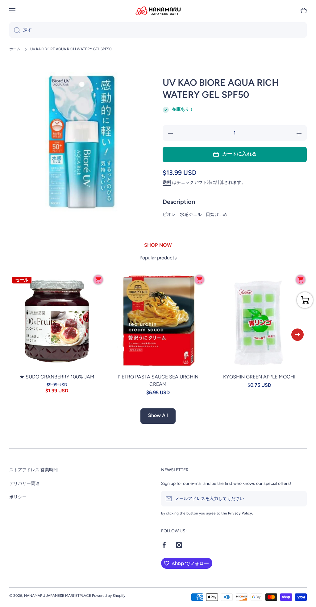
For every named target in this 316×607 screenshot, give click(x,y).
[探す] (14, 30)
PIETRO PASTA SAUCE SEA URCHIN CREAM (158, 380)
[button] (304, 11)
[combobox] (158, 30)
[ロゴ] (158, 11)
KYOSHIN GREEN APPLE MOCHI (259, 377)
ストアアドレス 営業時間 (33, 470)
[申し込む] (299, 498)
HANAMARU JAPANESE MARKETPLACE (57, 595)
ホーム (14, 49)
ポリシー (18, 497)
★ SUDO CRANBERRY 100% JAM (56, 377)
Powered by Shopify (108, 595)
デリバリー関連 (24, 483)
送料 (167, 182)
